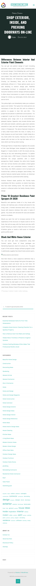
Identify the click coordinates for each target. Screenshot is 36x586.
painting (29, 515)
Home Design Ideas (8, 411)
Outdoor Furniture (17, 13)
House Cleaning (7, 430)
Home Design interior (9, 415)
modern (5, 515)
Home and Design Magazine (11, 395)
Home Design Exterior (9, 407)
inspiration (12, 511)
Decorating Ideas (8, 367)
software (19, 520)
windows (5, 523)
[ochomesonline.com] (3, 5)
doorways (5, 291)
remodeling (22, 517)
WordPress (24, 572)
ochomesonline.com (19, 5)
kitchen (26, 511)
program (17, 517)
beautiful (5, 493)
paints (4, 517)
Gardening (6, 371)
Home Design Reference (10, 418)
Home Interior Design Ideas (11, 426)
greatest (16, 508)
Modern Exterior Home (9, 442)
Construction (7, 363)
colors (13, 493)
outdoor (15, 515)
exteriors (14, 504)
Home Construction (8, 399)
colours (17, 493)
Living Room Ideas (8, 438)
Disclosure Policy (8, 543)
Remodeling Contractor (10, 470)
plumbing (5, 466)
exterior (11, 291)
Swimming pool (7, 485)
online (20, 291)
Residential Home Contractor (11, 474)
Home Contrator (7, 403)
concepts (23, 493)
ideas (27, 508)
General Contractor (8, 379)
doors (22, 500)
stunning (24, 520)
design (6, 499)
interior (20, 511)
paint (20, 515)
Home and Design (8, 391)
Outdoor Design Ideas (9, 454)
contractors (20, 496)
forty (7, 508)
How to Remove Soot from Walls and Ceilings (16, 334)
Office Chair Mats (8, 450)
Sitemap (5, 546)
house (21, 508)
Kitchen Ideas (7, 434)
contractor (13, 496)
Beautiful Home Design (10, 359)
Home (4, 387)
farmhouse (20, 504)
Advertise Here (7, 539)
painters (25, 515)
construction (6, 496)
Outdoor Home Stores (9, 462)
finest (4, 508)
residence (6, 520)
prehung (25, 291)
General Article (7, 375)
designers (12, 500)
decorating (27, 496)
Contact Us (6, 535)
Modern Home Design (9, 446)
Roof (4, 478)
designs (17, 500)
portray (12, 517)
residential (13, 520)
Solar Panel (6, 482)
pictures (8, 517)
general (11, 508)
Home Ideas (6, 422)
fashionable (27, 504)
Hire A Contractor (8, 383)
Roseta (17, 572)
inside (16, 291)
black (8, 493)
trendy (28, 520)
